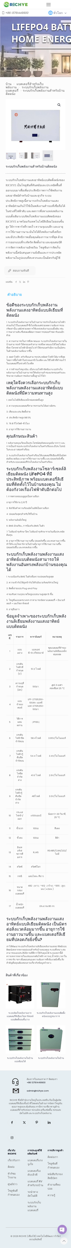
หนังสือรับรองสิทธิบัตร (55, 1176)
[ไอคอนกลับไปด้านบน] (64, 1241)
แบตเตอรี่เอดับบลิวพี (34, 1173)
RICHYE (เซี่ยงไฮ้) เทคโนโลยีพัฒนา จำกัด (39, 1236)
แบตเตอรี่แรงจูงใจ (35, 1162)
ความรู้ (51, 1195)
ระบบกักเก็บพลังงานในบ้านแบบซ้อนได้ (20, 1059)
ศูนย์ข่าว (12, 1184)
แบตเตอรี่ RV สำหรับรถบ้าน (35, 1183)
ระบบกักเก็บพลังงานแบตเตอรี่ (27, 89)
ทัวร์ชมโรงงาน (12, 1175)
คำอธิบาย (14, 294)
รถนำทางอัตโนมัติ (33, 1194)
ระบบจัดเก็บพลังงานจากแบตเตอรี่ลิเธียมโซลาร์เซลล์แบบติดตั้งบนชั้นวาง (20, 1016)
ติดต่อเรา (53, 1157)
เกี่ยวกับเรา (14, 1160)
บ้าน (8, 84)
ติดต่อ (11, 1167)
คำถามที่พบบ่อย (54, 1186)
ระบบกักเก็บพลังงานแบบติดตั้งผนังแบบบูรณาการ (51, 1014)
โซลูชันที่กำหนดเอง (13, 1192)
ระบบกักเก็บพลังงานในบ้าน (51, 1058)
